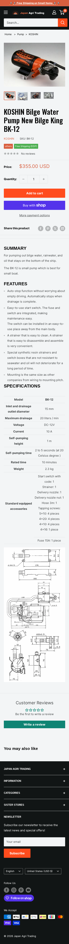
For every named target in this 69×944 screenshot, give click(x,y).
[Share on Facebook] (40, 228)
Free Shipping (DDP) (26, 146)
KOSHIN (33, 34)
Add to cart (34, 193)
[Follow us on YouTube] (28, 890)
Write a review (34, 724)
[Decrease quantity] (23, 179)
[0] (62, 12)
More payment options (34, 215)
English (10, 871)
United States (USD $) (40, 871)
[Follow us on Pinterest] (21, 890)
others (8, 146)
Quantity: (10, 179)
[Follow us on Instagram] (13, 890)
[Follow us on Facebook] (6, 890)
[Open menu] (6, 12)
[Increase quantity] (44, 179)
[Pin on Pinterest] (48, 228)
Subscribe (17, 853)
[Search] (62, 22)
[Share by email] (62, 228)
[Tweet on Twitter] (55, 228)
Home (8, 34)
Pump (20, 34)
